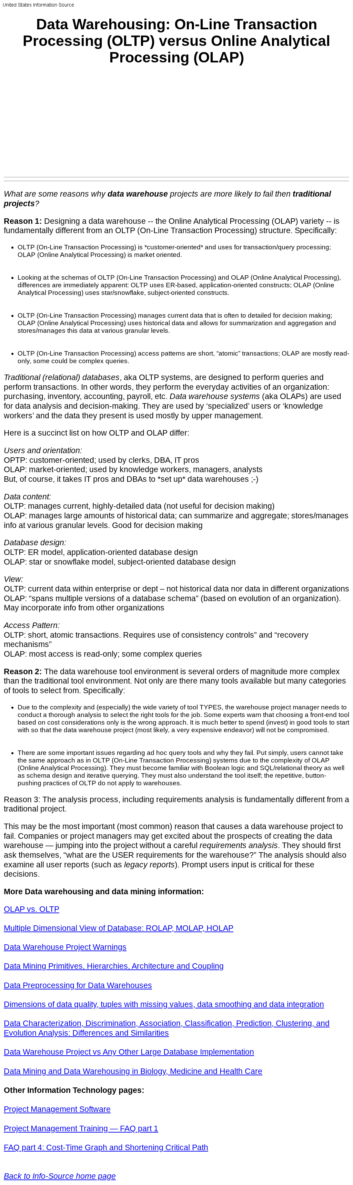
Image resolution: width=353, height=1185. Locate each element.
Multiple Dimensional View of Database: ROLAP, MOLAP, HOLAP (118, 928)
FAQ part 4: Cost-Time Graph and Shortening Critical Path (106, 1147)
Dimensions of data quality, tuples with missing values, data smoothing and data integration (164, 1004)
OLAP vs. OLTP (31, 909)
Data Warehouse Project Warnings (65, 947)
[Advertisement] (176, 125)
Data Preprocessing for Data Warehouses (78, 985)
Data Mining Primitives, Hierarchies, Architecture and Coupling (114, 966)
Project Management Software (57, 1109)
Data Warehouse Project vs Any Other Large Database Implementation (129, 1051)
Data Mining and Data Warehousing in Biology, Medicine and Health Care (133, 1071)
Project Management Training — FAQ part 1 (81, 1128)
